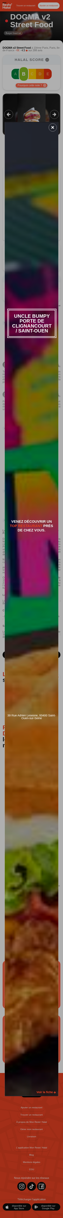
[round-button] (53, 127)
